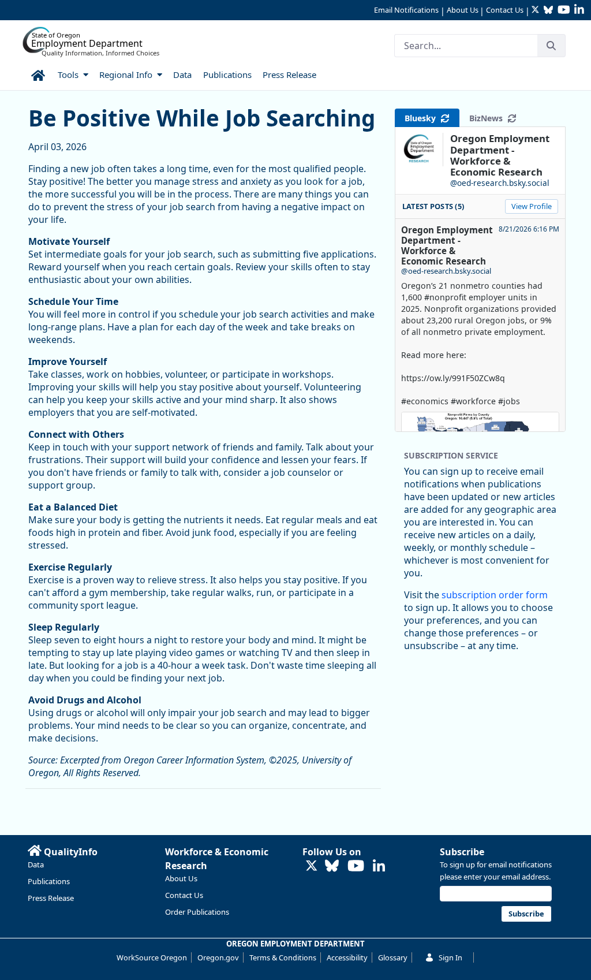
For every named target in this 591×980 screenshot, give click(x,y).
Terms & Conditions (282, 957)
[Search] (551, 45)
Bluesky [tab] (422, 118)
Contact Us (504, 10)
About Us (462, 10)
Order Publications (197, 912)
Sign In (450, 957)
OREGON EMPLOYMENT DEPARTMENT (295, 943)
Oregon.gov (218, 957)
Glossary (392, 957)
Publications (49, 881)
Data (36, 864)
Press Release (51, 898)
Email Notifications (406, 10)
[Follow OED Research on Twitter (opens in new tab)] (311, 866)
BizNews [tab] (488, 118)
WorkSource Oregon (152, 957)
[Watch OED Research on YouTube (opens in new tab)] (355, 866)
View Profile (531, 206)
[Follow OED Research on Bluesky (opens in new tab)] (332, 866)
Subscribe (462, 851)
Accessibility (347, 957)
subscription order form (495, 594)
